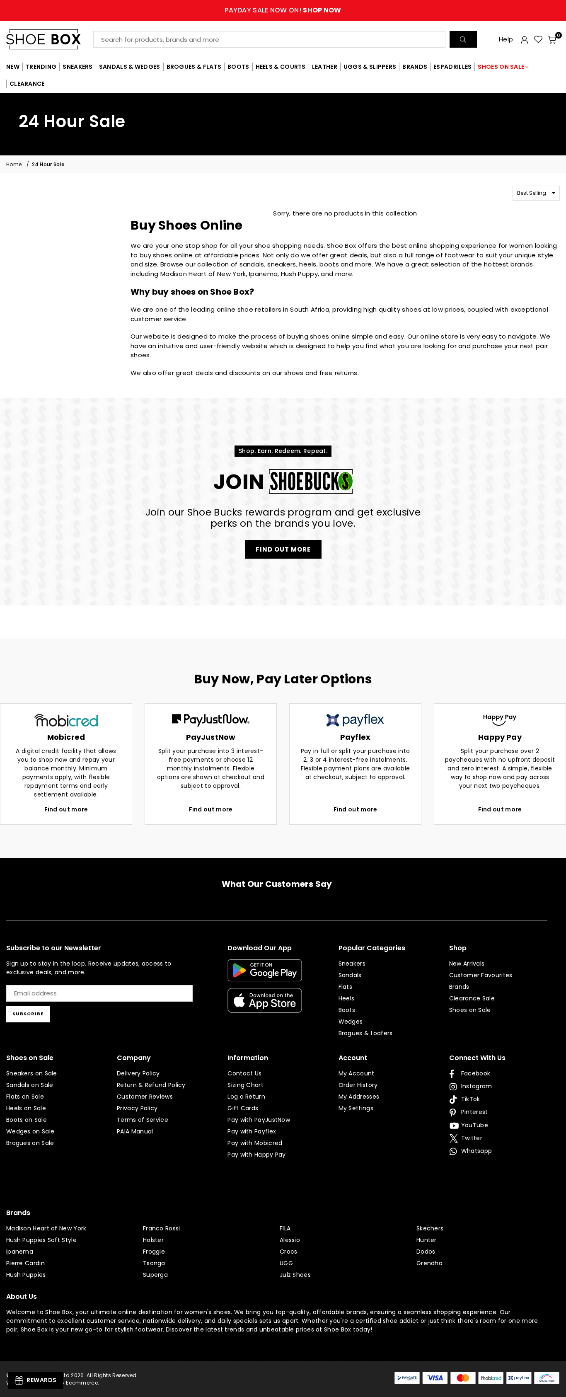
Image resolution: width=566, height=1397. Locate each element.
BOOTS (238, 67)
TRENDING (41, 67)
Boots (347, 1010)
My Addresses (359, 1096)
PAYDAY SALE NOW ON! (283, 10)
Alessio (290, 1240)
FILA (285, 1228)
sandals (251, 264)
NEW (12, 67)
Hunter (426, 1240)
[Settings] (524, 39)
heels (308, 264)
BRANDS (414, 67)
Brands (459, 987)
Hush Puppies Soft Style (41, 1240)
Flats (346, 987)
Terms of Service (142, 1120)
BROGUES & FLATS (194, 67)
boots (329, 264)
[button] (552, 39)
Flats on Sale (25, 1096)
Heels (347, 998)
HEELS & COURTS (281, 67)
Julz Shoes (295, 1275)
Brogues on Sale (30, 1143)
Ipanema (263, 273)
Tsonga (154, 1263)
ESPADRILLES (452, 67)
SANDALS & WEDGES (129, 67)
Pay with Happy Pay (256, 1154)
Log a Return (246, 1096)
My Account (357, 1073)
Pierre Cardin (25, 1263)
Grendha (429, 1263)
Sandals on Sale (29, 1085)
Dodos (425, 1251)
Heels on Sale (26, 1108)
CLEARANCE (27, 84)
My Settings (356, 1108)
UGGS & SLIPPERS (370, 67)
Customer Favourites (481, 975)
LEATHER (324, 67)
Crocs (289, 1251)
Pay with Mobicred (254, 1143)
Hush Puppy (299, 273)
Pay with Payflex (251, 1131)
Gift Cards (242, 1108)
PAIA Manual (135, 1131)
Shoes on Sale (470, 1010)
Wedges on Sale (30, 1131)
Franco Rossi (161, 1228)
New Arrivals (467, 963)
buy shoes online (166, 255)
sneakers (281, 264)
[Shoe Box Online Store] (49, 39)
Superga (155, 1275)
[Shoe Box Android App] (264, 975)
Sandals (350, 975)
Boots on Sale (26, 1120)
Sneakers (352, 963)
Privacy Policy (137, 1108)
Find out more (66, 809)
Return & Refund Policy (151, 1085)
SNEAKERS (77, 67)
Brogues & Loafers (366, 1033)
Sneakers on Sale (31, 1073)
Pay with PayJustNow (258, 1120)
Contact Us (244, 1073)
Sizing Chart (245, 1085)
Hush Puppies (26, 1275)
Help (506, 39)
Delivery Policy (138, 1073)
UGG (286, 1263)
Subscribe (28, 1013)
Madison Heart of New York (203, 273)
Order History (358, 1085)
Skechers (429, 1228)
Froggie (154, 1251)
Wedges (351, 1021)
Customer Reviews (145, 1096)
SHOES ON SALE (501, 67)
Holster (153, 1240)
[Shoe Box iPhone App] (264, 1006)
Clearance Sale (472, 998)
